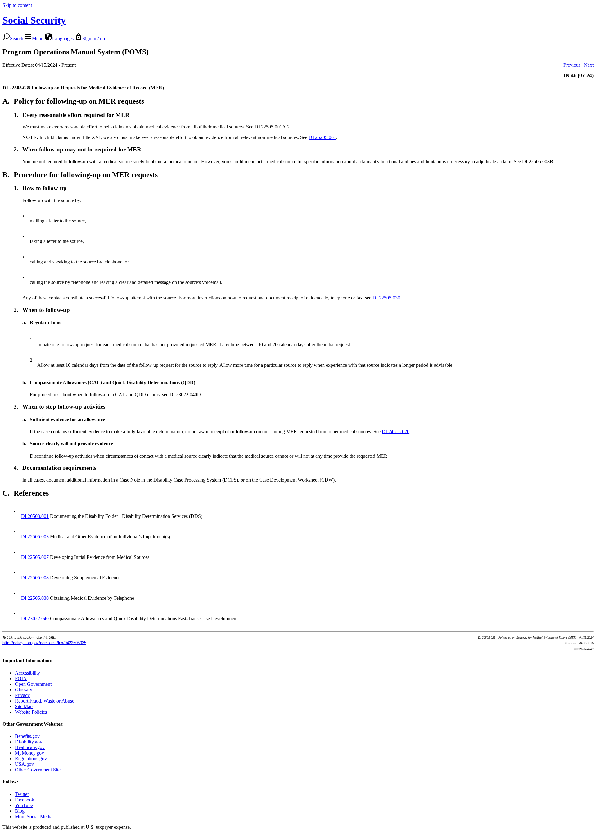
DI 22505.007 (35, 557)
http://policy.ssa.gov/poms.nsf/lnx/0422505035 (44, 642)
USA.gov (24, 764)
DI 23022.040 (35, 618)
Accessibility (27, 673)
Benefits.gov (27, 736)
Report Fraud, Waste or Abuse (44, 700)
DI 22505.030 (386, 297)
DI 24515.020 (395, 431)
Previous (571, 65)
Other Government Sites (38, 769)
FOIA (21, 678)
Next (589, 65)
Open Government (33, 684)
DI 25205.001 (322, 137)
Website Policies (31, 712)
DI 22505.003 (35, 536)
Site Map (24, 706)
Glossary (23, 689)
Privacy (22, 695)
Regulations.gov (31, 758)
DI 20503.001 (35, 516)
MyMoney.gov (29, 753)
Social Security (34, 20)
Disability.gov (28, 741)
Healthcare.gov (30, 747)
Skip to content (17, 5)
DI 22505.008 (35, 577)
